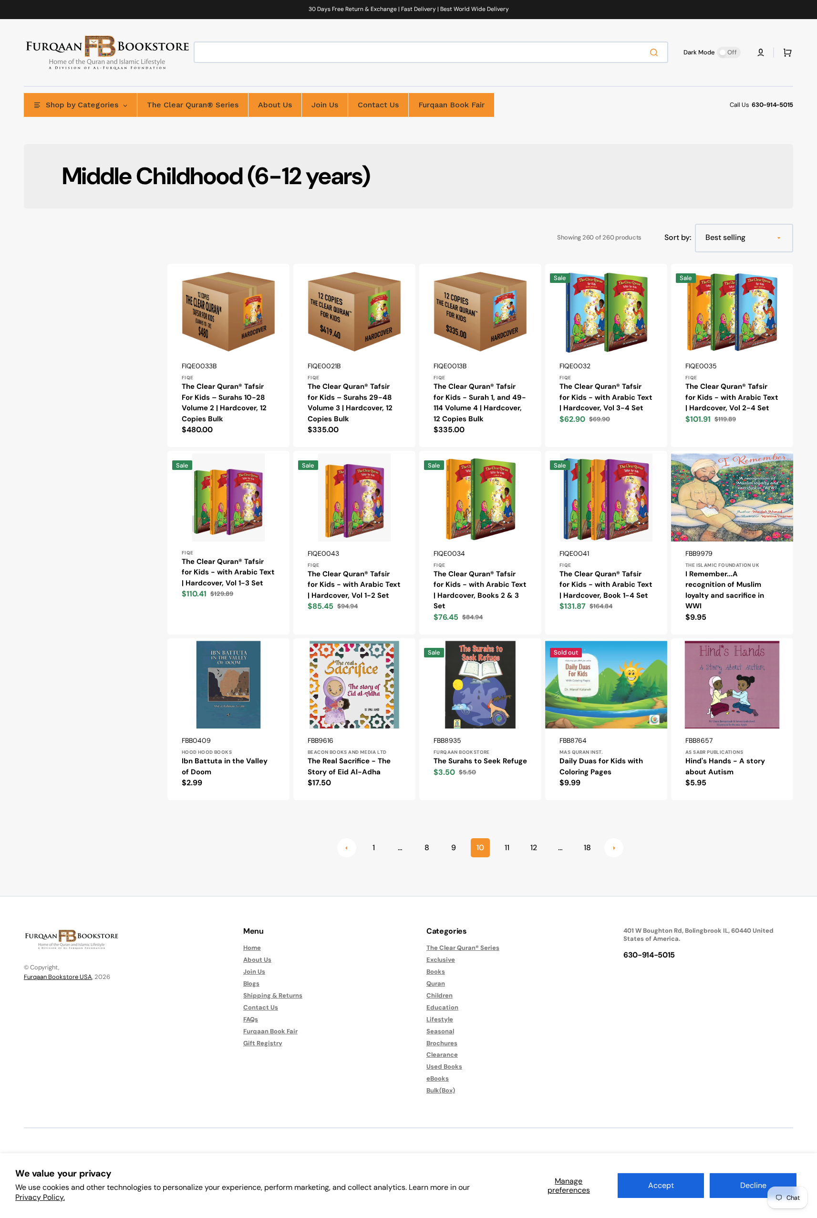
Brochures (441, 1043)
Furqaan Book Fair (270, 1031)
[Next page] (613, 847)
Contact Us (260, 1007)
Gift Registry (262, 1043)
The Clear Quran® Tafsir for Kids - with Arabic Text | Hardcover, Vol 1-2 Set (354, 584)
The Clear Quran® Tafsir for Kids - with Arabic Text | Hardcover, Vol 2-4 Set (731, 397)
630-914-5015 (772, 105)
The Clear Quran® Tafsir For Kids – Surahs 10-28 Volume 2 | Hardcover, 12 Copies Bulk (224, 403)
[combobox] (431, 52)
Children (439, 995)
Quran (435, 983)
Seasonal (440, 1031)
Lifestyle (439, 1019)
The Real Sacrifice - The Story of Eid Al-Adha (349, 766)
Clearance (442, 1055)
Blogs (251, 983)
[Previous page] (346, 847)
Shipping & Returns (272, 995)
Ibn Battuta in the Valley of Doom (225, 766)
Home (252, 948)
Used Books (444, 1066)
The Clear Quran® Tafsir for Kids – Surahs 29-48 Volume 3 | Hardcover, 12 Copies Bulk (350, 403)
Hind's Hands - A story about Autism (725, 766)
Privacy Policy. (40, 1197)
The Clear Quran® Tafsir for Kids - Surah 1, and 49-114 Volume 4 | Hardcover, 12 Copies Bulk (480, 403)
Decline (753, 1185)
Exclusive (440, 960)
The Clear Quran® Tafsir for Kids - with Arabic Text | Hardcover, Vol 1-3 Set (228, 572)
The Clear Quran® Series (462, 948)
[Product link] (228, 356)
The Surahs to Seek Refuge (480, 761)
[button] (760, 52)
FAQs (250, 1019)
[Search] (655, 52)
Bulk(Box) (440, 1090)
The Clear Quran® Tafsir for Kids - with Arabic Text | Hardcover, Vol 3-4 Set (605, 397)
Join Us (254, 972)
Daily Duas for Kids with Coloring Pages (601, 766)
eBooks (437, 1078)
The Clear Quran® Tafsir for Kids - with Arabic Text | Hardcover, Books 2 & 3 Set (480, 590)
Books (435, 972)
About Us (257, 960)
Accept (661, 1185)
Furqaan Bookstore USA (58, 977)
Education (442, 1007)
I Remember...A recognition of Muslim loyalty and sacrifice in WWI (724, 590)
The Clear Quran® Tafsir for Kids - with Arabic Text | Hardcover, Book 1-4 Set (605, 584)
